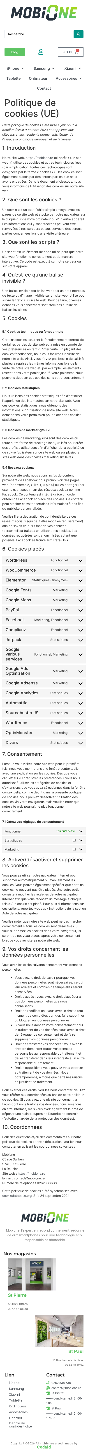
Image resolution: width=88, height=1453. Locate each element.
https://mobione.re (39, 158)
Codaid (44, 1447)
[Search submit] (78, 34)
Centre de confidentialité (20, 1425)
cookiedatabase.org (17, 1195)
